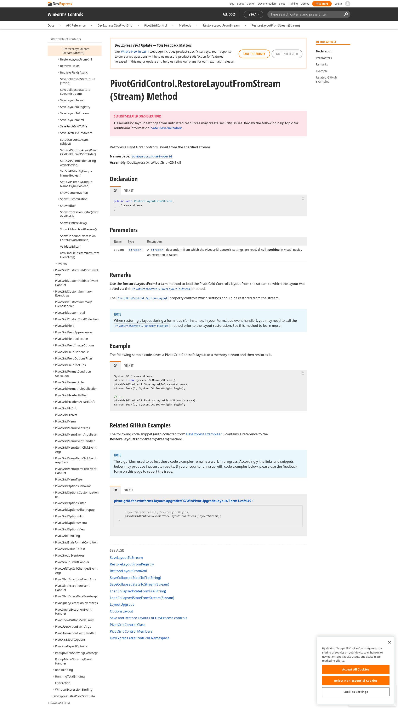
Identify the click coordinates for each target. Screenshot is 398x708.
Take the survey (254, 54)
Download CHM (60, 703)
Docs (51, 25)
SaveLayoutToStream (126, 557)
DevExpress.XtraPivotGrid (114, 25)
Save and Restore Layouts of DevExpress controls (148, 618)
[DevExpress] (60, 4)
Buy (232, 3)
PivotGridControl (155, 25)
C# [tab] (115, 190)
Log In (338, 3)
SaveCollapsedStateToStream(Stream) (139, 584)
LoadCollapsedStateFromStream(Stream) (142, 597)
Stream (126, 205)
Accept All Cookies (355, 669)
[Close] (389, 642)
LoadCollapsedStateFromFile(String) (138, 591)
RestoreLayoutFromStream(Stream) (275, 25)
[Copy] (302, 198)
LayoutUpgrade (122, 604)
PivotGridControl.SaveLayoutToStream (161, 289)
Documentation (267, 3)
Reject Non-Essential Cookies (355, 681)
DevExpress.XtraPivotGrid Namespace (139, 638)
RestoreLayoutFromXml (128, 571)
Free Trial (321, 4)
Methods (185, 25)
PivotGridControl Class (127, 624)
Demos (305, 3)
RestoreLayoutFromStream (221, 25)
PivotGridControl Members (131, 631)
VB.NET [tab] (128, 190)
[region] (356, 670)
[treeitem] (76, 51)
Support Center (246, 3)
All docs (229, 14)
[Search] (345, 14)
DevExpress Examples (203, 434)
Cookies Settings (355, 692)
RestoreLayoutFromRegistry (132, 564)
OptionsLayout (121, 611)
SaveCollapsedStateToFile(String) (135, 577)
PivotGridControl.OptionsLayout (142, 298)
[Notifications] (347, 3)
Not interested (287, 54)
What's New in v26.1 (135, 51)
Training (293, 3)
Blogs (282, 3)
